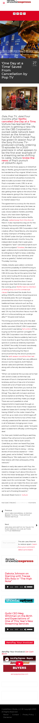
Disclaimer (7, 717)
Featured (15, 55)
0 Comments (32, 502)
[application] (19, 587)
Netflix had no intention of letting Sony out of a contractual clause (19, 289)
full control (26, 329)
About (5, 715)
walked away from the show (20, 220)
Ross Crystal (5, 502)
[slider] (30, 587)
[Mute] (25, 587)
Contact (15, 715)
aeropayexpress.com (19, 674)
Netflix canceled (18, 120)
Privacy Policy (28, 715)
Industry (24, 55)
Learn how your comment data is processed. (27, 547)
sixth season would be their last (21, 356)
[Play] (8, 587)
